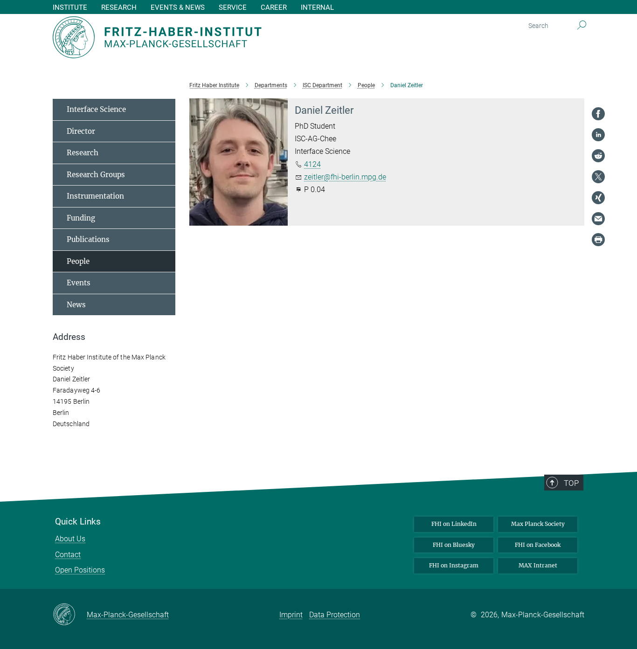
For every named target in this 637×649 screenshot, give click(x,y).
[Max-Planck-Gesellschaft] (70, 615)
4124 (312, 164)
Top (571, 483)
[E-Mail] (598, 219)
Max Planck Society (538, 523)
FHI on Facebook (538, 544)
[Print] (598, 240)
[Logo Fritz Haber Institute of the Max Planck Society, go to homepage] (227, 37)
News (76, 304)
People (78, 261)
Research (82, 152)
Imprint (291, 614)
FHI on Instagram (453, 565)
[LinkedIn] (598, 135)
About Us (70, 538)
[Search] (581, 25)
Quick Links (78, 522)
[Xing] (598, 198)
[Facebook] (598, 114)
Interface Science (96, 109)
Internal (317, 7)
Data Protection (334, 614)
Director (81, 131)
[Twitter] (598, 177)
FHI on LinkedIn (454, 523)
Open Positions (80, 570)
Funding (81, 218)
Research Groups (96, 174)
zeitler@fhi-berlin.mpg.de (345, 177)
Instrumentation (95, 196)
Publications (88, 239)
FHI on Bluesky (454, 544)
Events (78, 282)
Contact (68, 554)
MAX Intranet (538, 565)
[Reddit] (598, 156)
